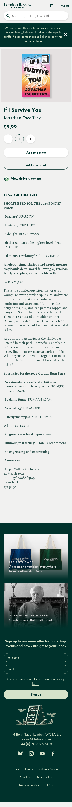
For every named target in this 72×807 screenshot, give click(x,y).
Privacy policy (44, 777)
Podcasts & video (48, 769)
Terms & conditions (30, 785)
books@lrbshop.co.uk (45, 37)
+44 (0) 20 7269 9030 (36, 744)
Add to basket (36, 153)
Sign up (36, 695)
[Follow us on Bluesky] (20, 753)
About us (24, 777)
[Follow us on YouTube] (42, 753)
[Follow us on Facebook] (52, 753)
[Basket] (52, 6)
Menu (65, 6)
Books (16, 769)
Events (29, 769)
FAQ (50, 785)
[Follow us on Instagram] (31, 753)
